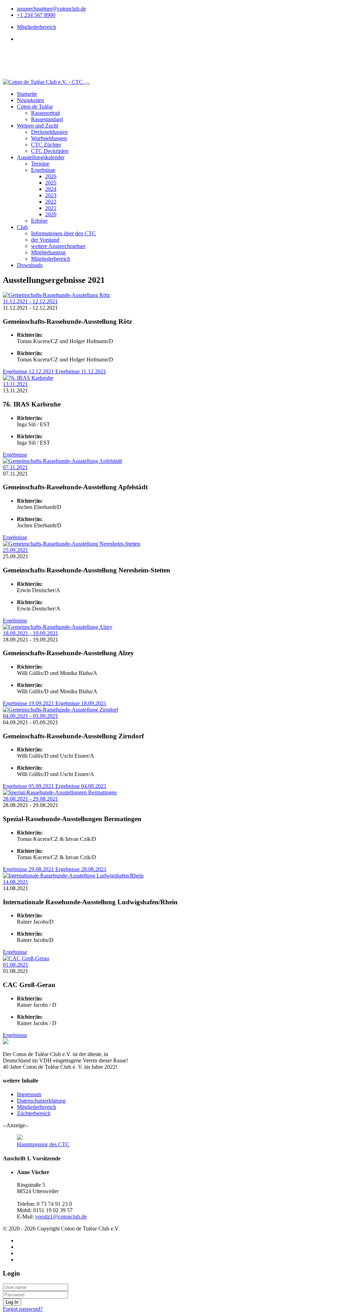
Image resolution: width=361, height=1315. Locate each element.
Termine (40, 164)
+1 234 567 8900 (36, 15)
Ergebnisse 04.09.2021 (80, 786)
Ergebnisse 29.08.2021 (29, 869)
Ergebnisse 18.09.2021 (80, 703)
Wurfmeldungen (49, 138)
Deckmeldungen (49, 132)
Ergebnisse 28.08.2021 (80, 869)
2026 (50, 176)
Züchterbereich (33, 1113)
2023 (50, 195)
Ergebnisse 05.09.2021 (29, 786)
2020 (50, 214)
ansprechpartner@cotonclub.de (51, 9)
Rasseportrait (45, 113)
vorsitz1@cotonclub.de (61, 1217)
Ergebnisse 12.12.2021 (29, 371)
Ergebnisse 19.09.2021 (29, 703)
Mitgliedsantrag (48, 252)
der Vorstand (45, 240)
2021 (50, 208)
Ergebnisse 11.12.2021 (80, 371)
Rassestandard (47, 119)
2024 (50, 189)
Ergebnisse (43, 170)
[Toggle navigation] (87, 84)
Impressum (29, 1094)
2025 (50, 183)
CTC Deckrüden (49, 151)
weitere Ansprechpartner (58, 246)
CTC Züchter (46, 145)
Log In (12, 1302)
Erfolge (39, 221)
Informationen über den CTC (63, 233)
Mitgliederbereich (36, 27)
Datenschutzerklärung (41, 1101)
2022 (50, 202)
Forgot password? (23, 1309)
